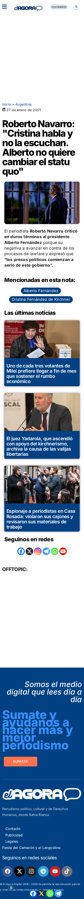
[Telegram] (58, 893)
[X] (41, 893)
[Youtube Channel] (63, 551)
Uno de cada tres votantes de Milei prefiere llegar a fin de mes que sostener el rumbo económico (41, 373)
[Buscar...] (76, 6)
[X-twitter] (19, 871)
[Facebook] (33, 893)
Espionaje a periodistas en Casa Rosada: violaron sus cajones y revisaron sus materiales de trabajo (40, 519)
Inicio (6, 104)
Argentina (23, 104)
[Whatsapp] (50, 893)
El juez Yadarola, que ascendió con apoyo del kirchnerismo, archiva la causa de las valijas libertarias (39, 446)
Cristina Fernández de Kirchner (41, 299)
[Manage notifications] (11, 887)
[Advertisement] (42, 55)
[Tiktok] (67, 871)
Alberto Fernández (40, 290)
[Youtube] (55, 871)
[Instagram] (38, 551)
